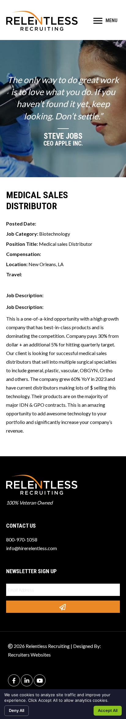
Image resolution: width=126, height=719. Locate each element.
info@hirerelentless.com (31, 548)
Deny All (16, 710)
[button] (63, 607)
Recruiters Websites (29, 654)
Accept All (107, 710)
